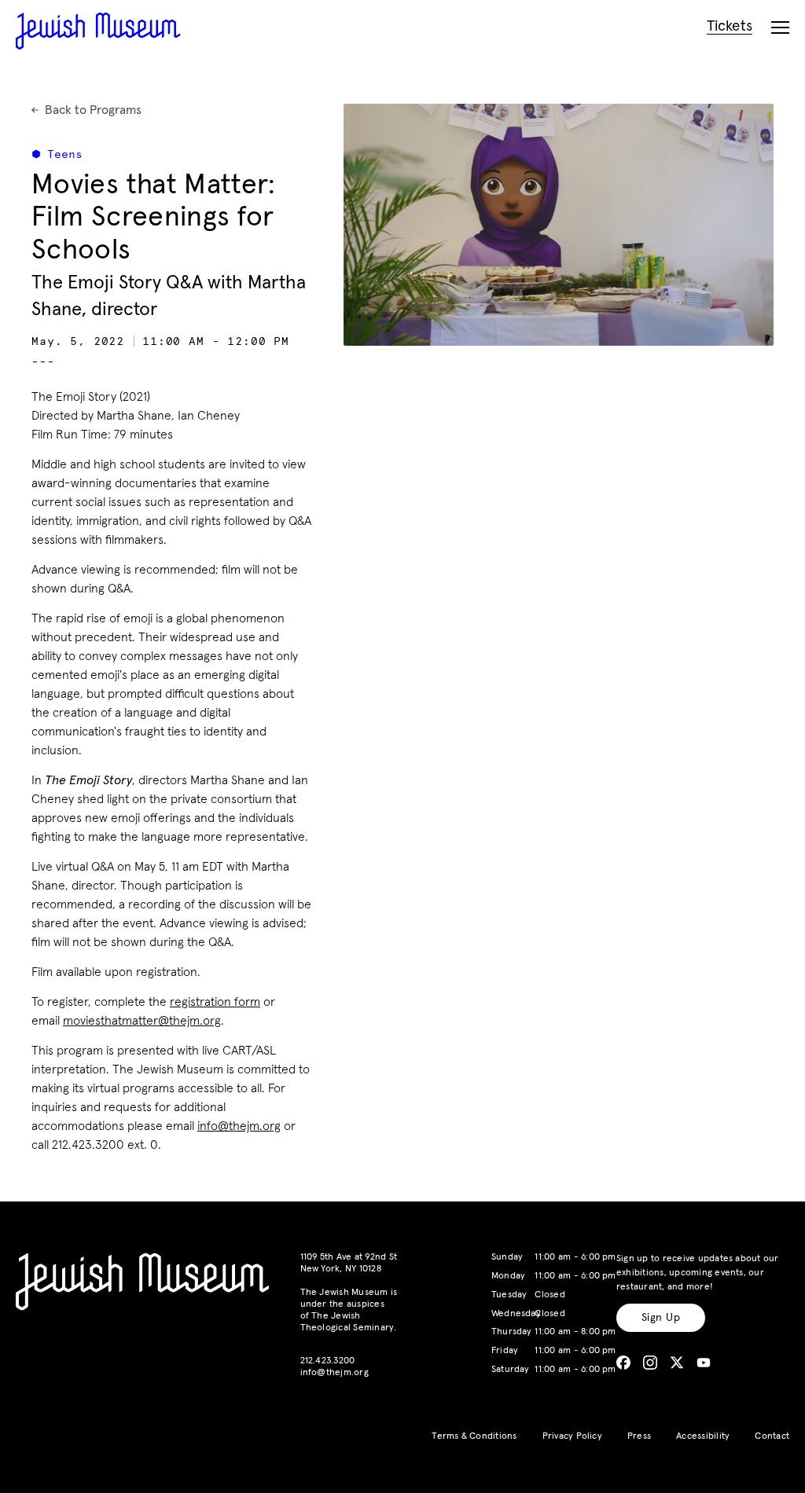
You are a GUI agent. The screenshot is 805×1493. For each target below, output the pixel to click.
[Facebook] (623, 1362)
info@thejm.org (239, 1126)
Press (639, 1436)
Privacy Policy (572, 1436)
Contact (772, 1436)
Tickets (729, 26)
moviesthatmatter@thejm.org (142, 1020)
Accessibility (703, 1436)
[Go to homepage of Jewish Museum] (98, 31)
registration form (215, 1002)
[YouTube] (704, 1362)
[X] (677, 1362)
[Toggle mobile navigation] (780, 28)
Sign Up (660, 1317)
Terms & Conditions (474, 1436)
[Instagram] (650, 1362)
